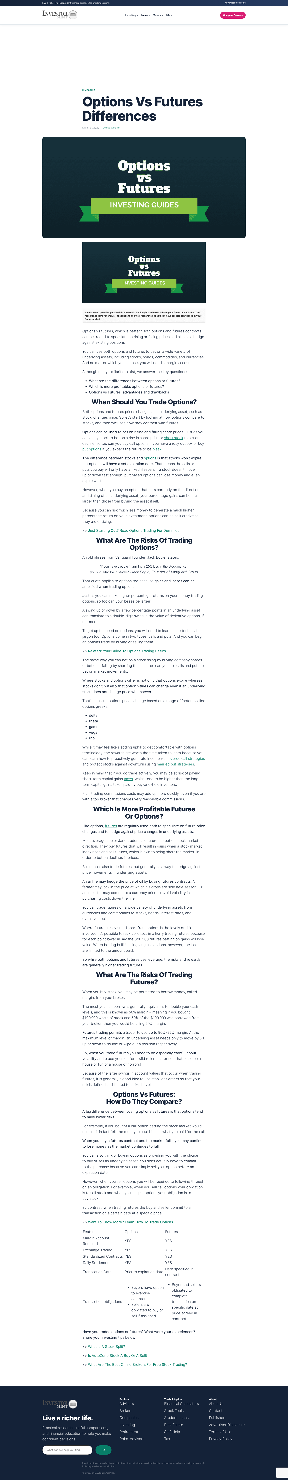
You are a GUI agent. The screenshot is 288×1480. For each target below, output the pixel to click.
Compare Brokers (233, 15)
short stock (173, 438)
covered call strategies (185, 758)
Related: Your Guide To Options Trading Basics (127, 651)
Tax (167, 1439)
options (150, 458)
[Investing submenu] (137, 15)
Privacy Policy (220, 1439)
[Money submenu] (162, 15)
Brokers (126, 1410)
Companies (129, 1417)
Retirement (129, 1432)
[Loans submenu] (149, 15)
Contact (215, 1410)
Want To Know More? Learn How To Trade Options (130, 1222)
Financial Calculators (181, 1403)
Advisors (127, 1403)
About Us (216, 1403)
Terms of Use (220, 1432)
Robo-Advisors (132, 1439)
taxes (128, 779)
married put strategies (175, 764)
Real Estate (173, 1425)
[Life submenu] (171, 15)
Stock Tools (174, 1410)
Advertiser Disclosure (235, 2)
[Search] (104, 1450)
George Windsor (111, 127)
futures (111, 826)
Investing (89, 90)
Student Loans (176, 1417)
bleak (157, 449)
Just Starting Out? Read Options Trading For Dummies (133, 530)
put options (91, 449)
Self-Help (172, 1432)
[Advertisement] (144, 51)
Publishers (217, 1417)
